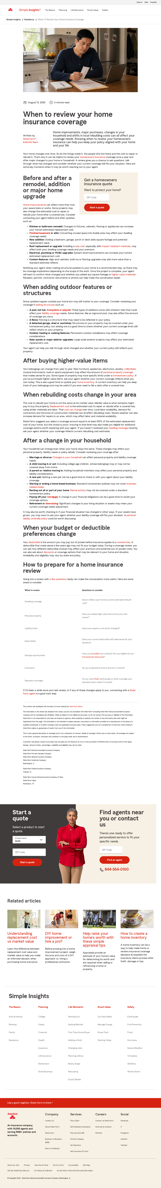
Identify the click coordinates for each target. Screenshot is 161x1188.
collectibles (130, 369)
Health (41, 1040)
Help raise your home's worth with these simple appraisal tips (98, 939)
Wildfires (131, 1064)
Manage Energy (105, 1025)
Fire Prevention (134, 1025)
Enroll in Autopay (77, 1139)
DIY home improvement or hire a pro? (58, 937)
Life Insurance (44, 1056)
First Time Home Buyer (79, 1032)
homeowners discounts (93, 657)
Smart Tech (103, 1032)
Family (12, 1032)
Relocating (73, 1072)
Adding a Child (75, 1040)
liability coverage (51, 313)
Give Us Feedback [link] (52, 1148)
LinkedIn (124, 1139)
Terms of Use (58, 1165)
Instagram (125, 1133)
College (41, 1017)
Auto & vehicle (15, 1017)
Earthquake (132, 1017)
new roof (79, 246)
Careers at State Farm (104, 1121)
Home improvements (34, 205)
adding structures (45, 305)
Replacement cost (59, 406)
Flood (130, 1032)
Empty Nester (74, 1079)
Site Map (86, 1165)
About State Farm (52, 1127)
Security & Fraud (41, 1165)
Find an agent (114, 860)
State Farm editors (76, 706)
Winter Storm (133, 1072)
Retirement (43, 1064)
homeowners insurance (92, 157)
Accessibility (73, 1165)
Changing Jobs (75, 1048)
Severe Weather (134, 1048)
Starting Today (104, 1040)
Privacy (27, 1165)
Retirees (98, 1133)
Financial (42, 1032)
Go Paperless (75, 1145)
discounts (49, 552)
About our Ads (13, 1165)
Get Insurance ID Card (79, 1151)
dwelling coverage (118, 428)
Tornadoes (132, 1056)
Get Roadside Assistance (80, 1127)
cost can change (73, 409)
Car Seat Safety (105, 1017)
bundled (95, 654)
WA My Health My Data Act (18, 1171)
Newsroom (49, 1133)
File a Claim (74, 1121)
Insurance (43, 1048)
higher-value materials (124, 274)
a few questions (58, 579)
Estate (41, 1025)
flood (96, 679)
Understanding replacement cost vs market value (22, 937)
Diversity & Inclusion (103, 1127)
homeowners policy (123, 375)
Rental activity (78, 490)
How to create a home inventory (134, 936)
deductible (34, 542)
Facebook (124, 1121)
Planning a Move (75, 1056)
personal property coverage (118, 372)
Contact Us (49, 1121)
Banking (13, 1025)
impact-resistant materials (116, 246)
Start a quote (97, 207)
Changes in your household (67, 457)
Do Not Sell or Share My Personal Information (75, 1171)
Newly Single (74, 1064)
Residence (14, 1040)
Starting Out (74, 1017)
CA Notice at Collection (43, 1171)
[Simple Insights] (30, 11)
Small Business (45, 1072)
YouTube (124, 1145)
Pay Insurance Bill (77, 1133)
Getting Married (75, 1025)
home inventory (85, 382)
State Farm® (30, 140)
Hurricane (132, 1040)
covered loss (123, 542)
